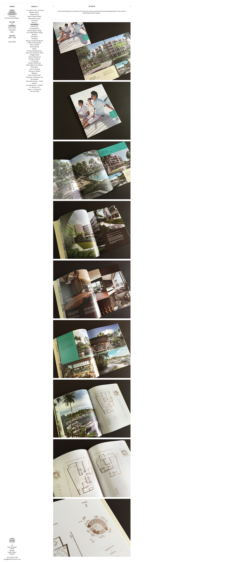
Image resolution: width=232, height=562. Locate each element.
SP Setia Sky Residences (34, 51)
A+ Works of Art (34, 87)
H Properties (34, 61)
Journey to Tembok (34, 71)
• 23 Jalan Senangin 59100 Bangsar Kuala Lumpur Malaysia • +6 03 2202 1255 (12, 548)
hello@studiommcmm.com (12, 559)
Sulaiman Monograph (34, 43)
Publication (12, 14)
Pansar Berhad (34, 47)
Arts (12, 24)
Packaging (12, 16)
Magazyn (34, 73)
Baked (34, 49)
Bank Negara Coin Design (34, 65)
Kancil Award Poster (34, 75)
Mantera (34, 83)
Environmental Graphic (12, 18)
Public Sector (12, 28)
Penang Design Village (34, 30)
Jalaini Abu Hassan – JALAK (34, 81)
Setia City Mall (34, 45)
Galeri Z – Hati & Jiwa (34, 89)
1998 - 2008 (12, 37)
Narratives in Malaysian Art (34, 77)
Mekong (34, 34)
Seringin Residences (34, 63)
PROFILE (12, 6)
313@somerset (34, 55)
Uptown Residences (34, 57)
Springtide (34, 24)
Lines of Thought (34, 69)
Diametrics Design (34, 59)
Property (12, 26)
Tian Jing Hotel (34, 91)
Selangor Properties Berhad (34, 41)
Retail (12, 32)
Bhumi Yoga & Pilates (34, 16)
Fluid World (34, 67)
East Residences (34, 28)
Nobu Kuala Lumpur (34, 18)
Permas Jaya (34, 26)
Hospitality (12, 30)
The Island (34, 20)
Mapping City (34, 14)
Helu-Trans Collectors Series (34, 53)
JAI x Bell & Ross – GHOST (34, 85)
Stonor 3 (34, 22)
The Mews (34, 39)
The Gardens (34, 79)
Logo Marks (12, 42)
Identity (12, 12)
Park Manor (34, 37)
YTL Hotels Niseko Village (34, 32)
